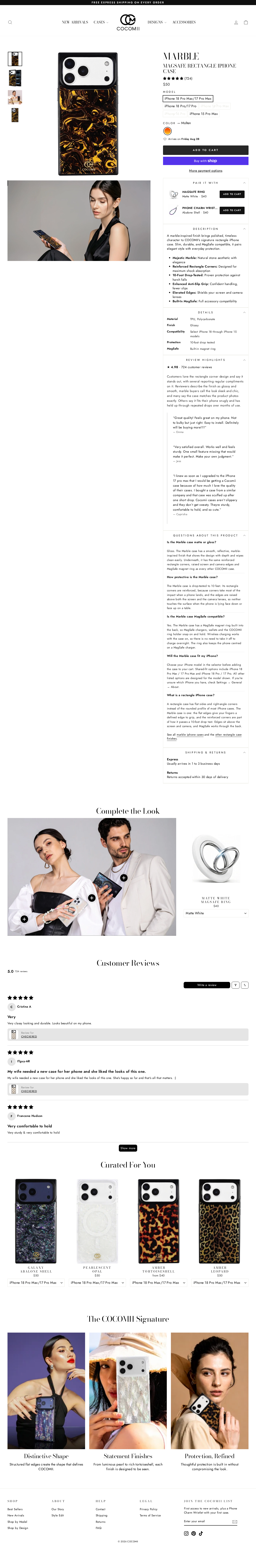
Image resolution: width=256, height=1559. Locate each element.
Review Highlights (205, 360)
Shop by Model (17, 1522)
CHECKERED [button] (29, 1036)
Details (205, 312)
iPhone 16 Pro (175, 113)
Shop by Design (17, 1528)
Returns (100, 1522)
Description (206, 229)
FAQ (98, 1528)
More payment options (205, 170)
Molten (167, 131)
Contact (100, 1509)
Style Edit (58, 1515)
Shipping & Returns (205, 752)
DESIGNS (156, 22)
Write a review (207, 985)
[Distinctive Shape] (46, 1391)
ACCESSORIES (184, 22)
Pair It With (205, 183)
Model (169, 92)
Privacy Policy (148, 1509)
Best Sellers (14, 1509)
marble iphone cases (190, 735)
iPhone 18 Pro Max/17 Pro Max (188, 98)
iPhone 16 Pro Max (215, 106)
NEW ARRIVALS (75, 22)
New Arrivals (15, 1515)
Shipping (102, 1515)
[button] (173, 78)
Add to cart (232, 194)
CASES (100, 22)
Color (177, 123)
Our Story (58, 1509)
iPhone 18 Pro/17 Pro (181, 106)
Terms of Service (150, 1515)
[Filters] (236, 985)
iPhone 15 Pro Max (204, 113)
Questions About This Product (205, 535)
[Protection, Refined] (210, 1391)
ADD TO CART (216, 922)
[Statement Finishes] (128, 1391)
